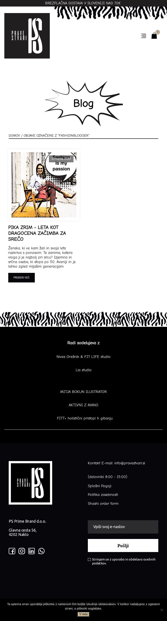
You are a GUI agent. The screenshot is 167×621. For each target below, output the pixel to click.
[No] (161, 610)
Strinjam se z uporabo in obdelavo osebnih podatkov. (123, 561)
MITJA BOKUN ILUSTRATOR (83, 392)
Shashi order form (103, 504)
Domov (14, 136)
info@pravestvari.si (129, 463)
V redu (83, 614)
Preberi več (21, 277)
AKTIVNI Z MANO (83, 405)
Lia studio (84, 370)
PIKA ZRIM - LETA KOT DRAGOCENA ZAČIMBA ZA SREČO (37, 233)
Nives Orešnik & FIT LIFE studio (83, 357)
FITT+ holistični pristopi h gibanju (83, 418)
